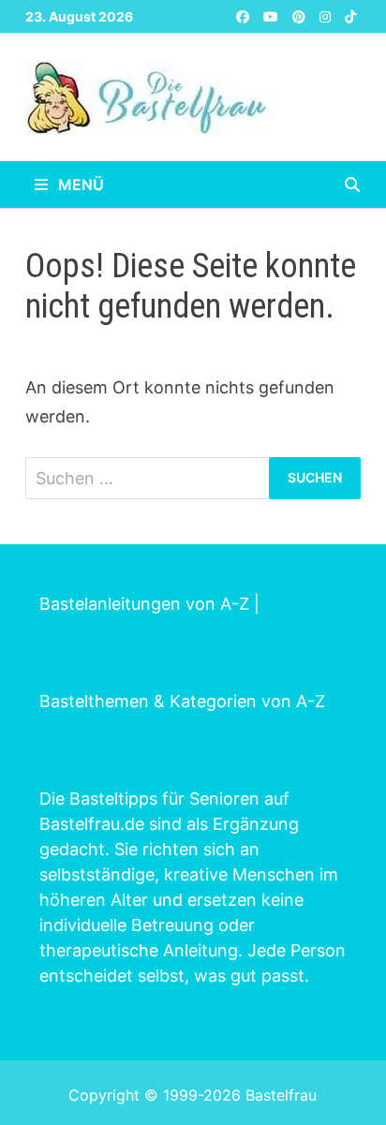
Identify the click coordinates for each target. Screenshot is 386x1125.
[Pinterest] (301, 15)
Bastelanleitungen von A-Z (144, 604)
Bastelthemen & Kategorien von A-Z (182, 701)
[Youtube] (273, 15)
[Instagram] (327, 15)
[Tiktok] (350, 15)
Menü (79, 184)
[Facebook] (245, 15)
